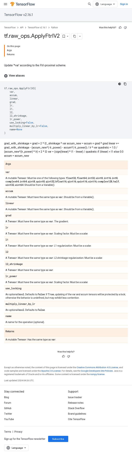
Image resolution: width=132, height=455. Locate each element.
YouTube (9, 419)
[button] (66, 76)
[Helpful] (120, 27)
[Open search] (89, 4)
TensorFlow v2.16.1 (18, 15)
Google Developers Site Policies (97, 371)
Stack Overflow (76, 408)
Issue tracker (75, 397)
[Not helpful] (125, 27)
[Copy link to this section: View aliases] (28, 76)
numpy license (97, 374)
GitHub (7, 408)
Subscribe (58, 438)
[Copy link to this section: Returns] (17, 331)
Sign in (124, 4)
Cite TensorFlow (76, 419)
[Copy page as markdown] (75, 36)
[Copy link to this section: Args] (14, 164)
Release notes (76, 402)
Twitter (8, 413)
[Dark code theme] (119, 84)
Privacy (18, 431)
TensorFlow (10, 27)
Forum (7, 402)
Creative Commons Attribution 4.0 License (97, 367)
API (21, 27)
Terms (7, 431)
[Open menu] (5, 4)
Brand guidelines (77, 413)
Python (54, 27)
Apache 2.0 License (51, 371)
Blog (6, 397)
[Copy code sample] (125, 84)
